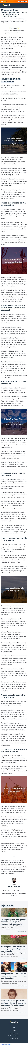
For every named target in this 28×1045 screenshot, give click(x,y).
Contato (14, 1030)
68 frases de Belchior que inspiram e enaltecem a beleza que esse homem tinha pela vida (13, 308)
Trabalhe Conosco (14, 1038)
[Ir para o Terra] (4, 1)
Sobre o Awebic (14, 1033)
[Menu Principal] (25, 5)
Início (14, 1027)
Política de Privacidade (14, 1035)
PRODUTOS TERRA (22, 1)
